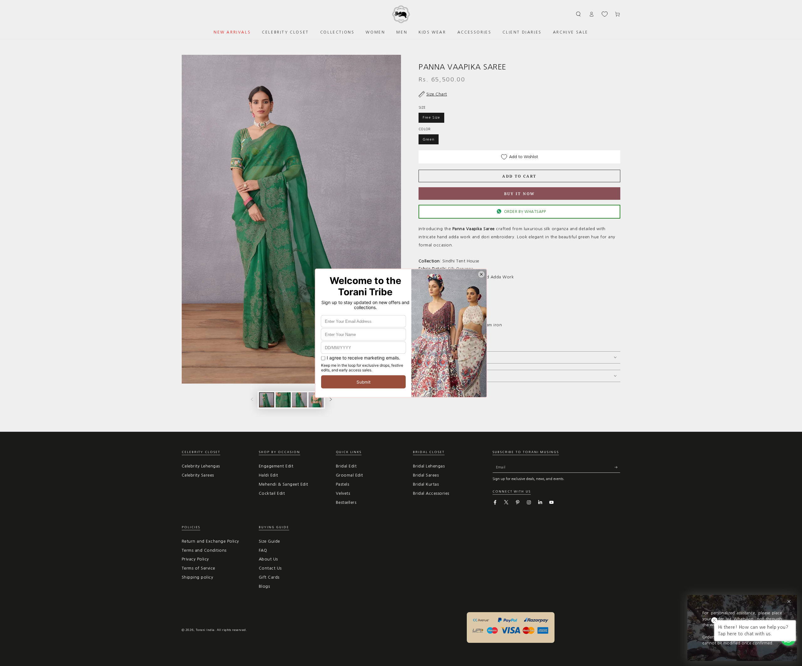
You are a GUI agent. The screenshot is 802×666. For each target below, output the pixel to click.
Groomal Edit (349, 475)
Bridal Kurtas (426, 484)
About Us (268, 559)
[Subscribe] (617, 467)
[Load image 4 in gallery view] (316, 399)
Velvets (343, 493)
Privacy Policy (195, 559)
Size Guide (269, 541)
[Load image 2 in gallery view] (283, 399)
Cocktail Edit (272, 493)
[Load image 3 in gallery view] (299, 399)
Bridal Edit (346, 466)
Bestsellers (346, 502)
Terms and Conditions (204, 550)
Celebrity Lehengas (201, 466)
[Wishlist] (604, 14)
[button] (578, 13)
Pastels (342, 484)
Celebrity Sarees (198, 475)
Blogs (264, 586)
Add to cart (519, 176)
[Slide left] (252, 400)
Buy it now (519, 193)
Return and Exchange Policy (210, 541)
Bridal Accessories (431, 493)
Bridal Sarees (426, 475)
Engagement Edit (276, 466)
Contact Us (270, 568)
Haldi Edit (268, 475)
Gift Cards (269, 577)
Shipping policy (197, 577)
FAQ (263, 550)
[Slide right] (330, 400)
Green (429, 139)
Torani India (205, 629)
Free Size (431, 117)
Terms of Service (198, 568)
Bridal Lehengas (429, 466)
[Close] (789, 601)
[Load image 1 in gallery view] (266, 399)
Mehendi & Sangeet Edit (283, 484)
